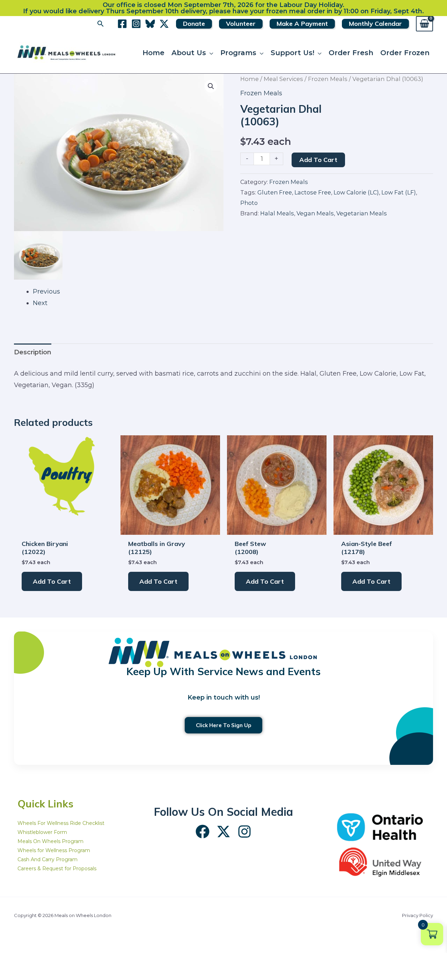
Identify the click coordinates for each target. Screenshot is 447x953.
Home (249, 78)
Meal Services (283, 78)
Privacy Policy (417, 915)
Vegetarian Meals (361, 213)
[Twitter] (164, 24)
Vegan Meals (315, 213)
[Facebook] (122, 24)
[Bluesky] (150, 24)
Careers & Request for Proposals (56, 868)
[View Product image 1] (38, 255)
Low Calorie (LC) (356, 192)
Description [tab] (32, 352)
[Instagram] (136, 24)
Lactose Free (312, 192)
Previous (46, 291)
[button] (100, 23)
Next (40, 303)
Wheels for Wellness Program (53, 850)
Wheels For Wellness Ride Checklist (60, 823)
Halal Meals (277, 213)
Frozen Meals (327, 78)
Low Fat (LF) (398, 192)
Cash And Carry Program (47, 859)
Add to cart (318, 160)
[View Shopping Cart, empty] (424, 23)
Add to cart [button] (52, 581)
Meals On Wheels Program (50, 841)
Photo (249, 202)
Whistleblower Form (42, 832)
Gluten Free (274, 192)
